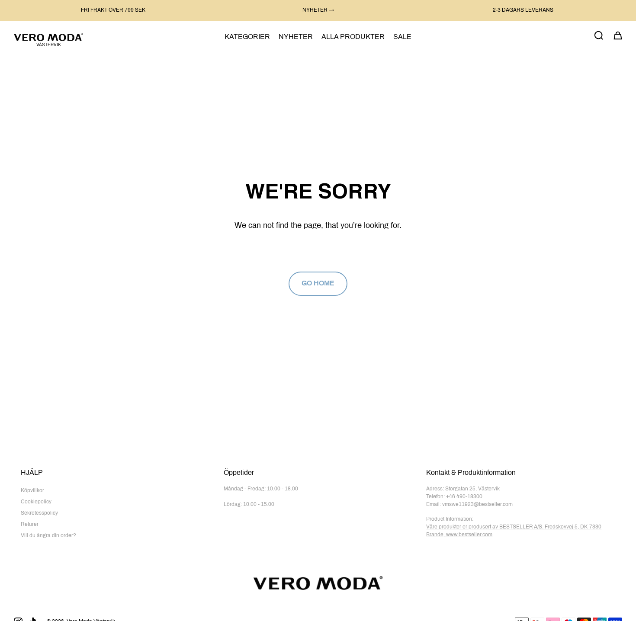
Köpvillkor (32, 490)
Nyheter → (318, 10)
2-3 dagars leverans (523, 10)
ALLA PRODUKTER (353, 37)
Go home (318, 283)
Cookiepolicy (36, 502)
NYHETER (296, 37)
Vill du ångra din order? (48, 535)
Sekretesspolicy (39, 513)
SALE (402, 37)
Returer (30, 524)
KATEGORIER (247, 37)
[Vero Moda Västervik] (48, 37)
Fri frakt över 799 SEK (113, 10)
